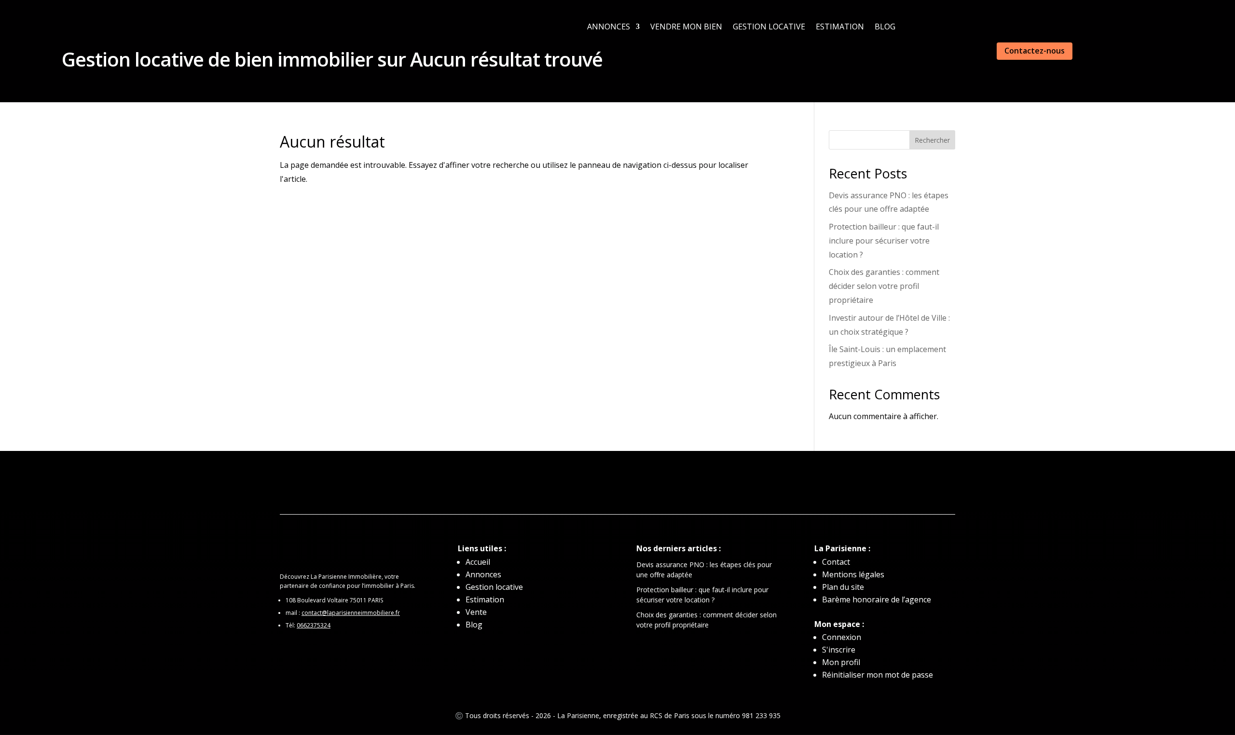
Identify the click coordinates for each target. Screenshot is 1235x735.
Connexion (841, 637)
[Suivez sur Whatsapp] (559, 483)
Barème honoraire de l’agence (876, 599)
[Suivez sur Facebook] (598, 483)
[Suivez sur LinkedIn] (579, 483)
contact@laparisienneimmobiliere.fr (351, 613)
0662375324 (313, 625)
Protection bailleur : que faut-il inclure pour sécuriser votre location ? (884, 240)
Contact (836, 562)
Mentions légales (853, 574)
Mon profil (841, 662)
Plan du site (843, 587)
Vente (476, 612)
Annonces (608, 26)
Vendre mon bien (686, 26)
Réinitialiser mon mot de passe (877, 674)
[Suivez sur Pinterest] (675, 483)
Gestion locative (769, 26)
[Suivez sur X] (637, 483)
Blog (885, 26)
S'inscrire (838, 649)
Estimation (840, 26)
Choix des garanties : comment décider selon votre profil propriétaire (884, 286)
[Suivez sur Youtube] (656, 483)
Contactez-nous (1034, 50)
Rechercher (932, 140)
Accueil (478, 562)
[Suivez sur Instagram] (617, 483)
